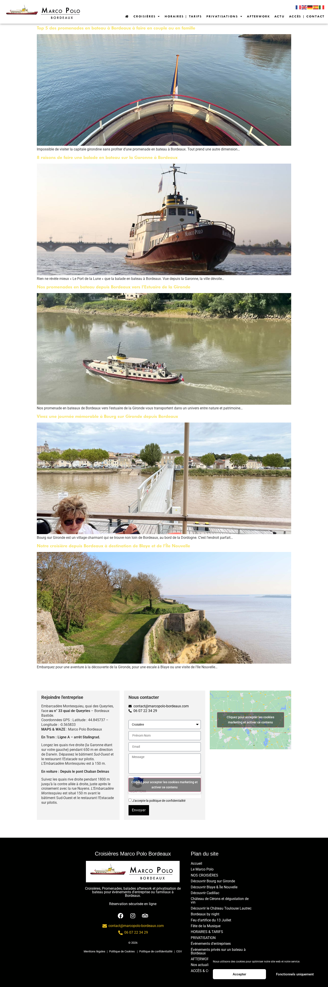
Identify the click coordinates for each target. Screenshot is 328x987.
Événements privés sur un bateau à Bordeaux (218, 951)
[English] (304, 7)
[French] (298, 7)
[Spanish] (316, 7)
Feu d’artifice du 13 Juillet (211, 920)
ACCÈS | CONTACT (307, 16)
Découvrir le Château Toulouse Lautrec (221, 908)
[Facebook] (121, 914)
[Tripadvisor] (145, 914)
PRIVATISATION (203, 938)
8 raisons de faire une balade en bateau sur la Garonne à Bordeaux (107, 157)
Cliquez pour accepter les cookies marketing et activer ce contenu (164, 784)
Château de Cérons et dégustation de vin (220, 900)
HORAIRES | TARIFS (183, 16)
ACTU (279, 16)
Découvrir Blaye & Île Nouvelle (214, 887)
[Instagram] (133, 914)
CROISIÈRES (144, 16)
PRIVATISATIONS (222, 16)
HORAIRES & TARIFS (207, 932)
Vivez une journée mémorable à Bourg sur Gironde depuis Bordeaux (107, 416)
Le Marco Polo (202, 869)
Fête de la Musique (205, 926)
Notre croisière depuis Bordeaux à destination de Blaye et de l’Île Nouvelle (113, 545)
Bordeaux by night (205, 914)
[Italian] (322, 7)
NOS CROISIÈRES (204, 875)
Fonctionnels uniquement (295, 974)
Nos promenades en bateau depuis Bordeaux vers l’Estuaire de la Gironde (113, 286)
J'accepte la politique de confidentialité (158, 800)
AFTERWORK (258, 16)
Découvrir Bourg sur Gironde (213, 881)
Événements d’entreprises (211, 943)
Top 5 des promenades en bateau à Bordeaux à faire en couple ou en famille (116, 28)
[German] (310, 7)
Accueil (196, 863)
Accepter (239, 974)
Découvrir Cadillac (205, 893)
